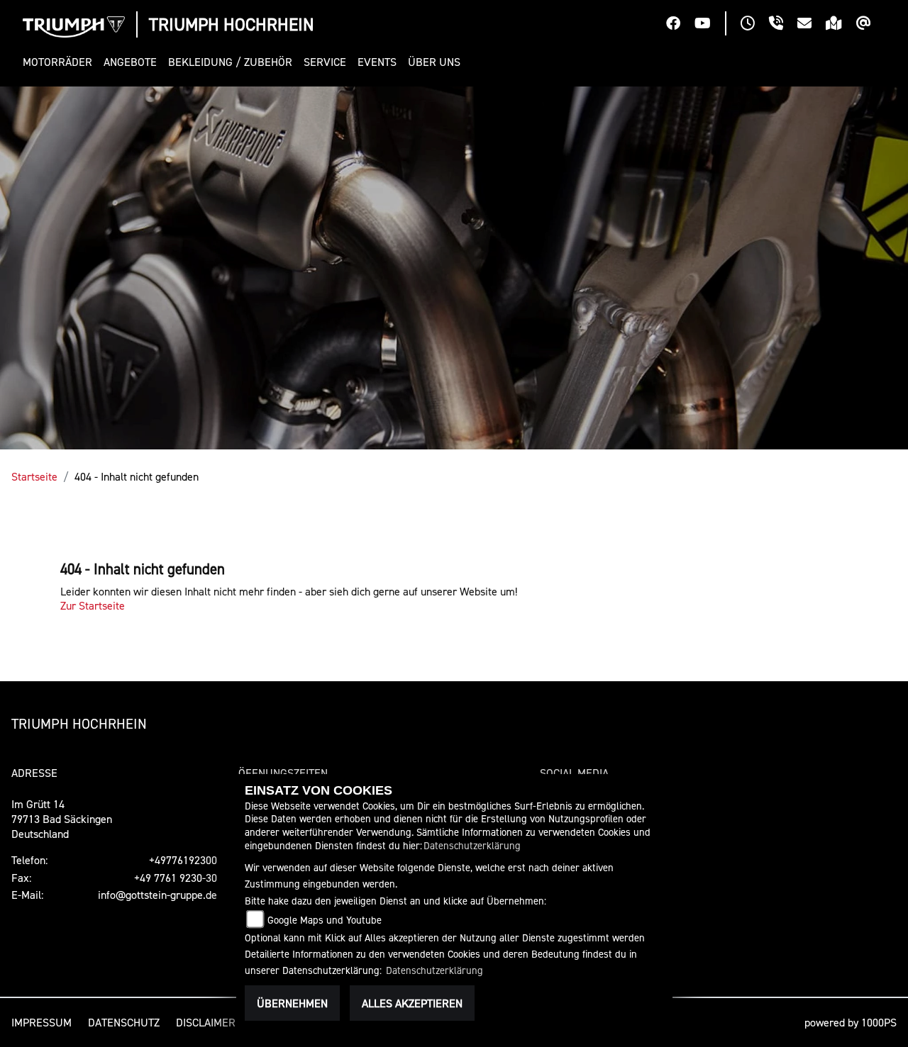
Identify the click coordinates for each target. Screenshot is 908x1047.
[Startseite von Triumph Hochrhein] (74, 27)
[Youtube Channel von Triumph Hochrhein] (709, 24)
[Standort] (841, 24)
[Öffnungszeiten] (755, 24)
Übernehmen (292, 1003)
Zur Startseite (92, 605)
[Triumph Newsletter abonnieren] (870, 24)
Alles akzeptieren (412, 1003)
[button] (60, 62)
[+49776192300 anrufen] (783, 24)
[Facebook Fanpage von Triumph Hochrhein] (680, 24)
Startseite (34, 476)
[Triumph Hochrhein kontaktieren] (811, 24)
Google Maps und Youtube (324, 920)
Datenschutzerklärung (472, 845)
